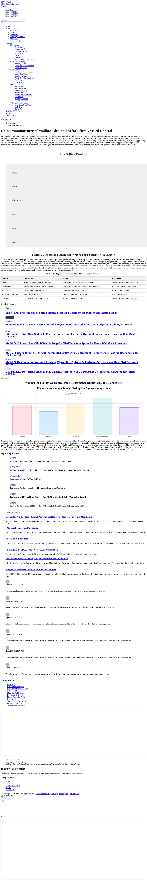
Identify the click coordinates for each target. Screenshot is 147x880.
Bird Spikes (19, 47)
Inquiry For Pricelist (8, 778)
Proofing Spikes (20, 64)
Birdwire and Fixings (22, 51)
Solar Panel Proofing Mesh (24, 66)
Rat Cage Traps (20, 88)
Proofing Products (21, 99)
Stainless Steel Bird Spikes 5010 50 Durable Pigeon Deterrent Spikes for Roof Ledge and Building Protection (69, 324)
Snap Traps (19, 86)
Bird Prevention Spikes (15, 687)
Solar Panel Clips (21, 68)
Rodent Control (15, 84)
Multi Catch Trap (21, 90)
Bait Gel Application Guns (24, 78)
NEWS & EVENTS (13, 111)
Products (9, 43)
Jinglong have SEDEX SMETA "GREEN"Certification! (32, 550)
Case (12, 33)
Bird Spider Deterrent (15, 695)
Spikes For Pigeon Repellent (17, 701)
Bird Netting (11, 699)
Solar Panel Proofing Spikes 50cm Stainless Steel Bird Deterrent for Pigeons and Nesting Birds (61, 312)
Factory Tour (15, 30)
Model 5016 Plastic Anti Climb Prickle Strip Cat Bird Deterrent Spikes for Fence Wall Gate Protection (66, 343)
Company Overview (17, 37)
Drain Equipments (21, 101)
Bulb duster (19, 82)
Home (8, 26)
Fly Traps (18, 80)
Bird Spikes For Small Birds (17, 689)
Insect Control (15, 70)
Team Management (17, 41)
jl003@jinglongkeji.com (20, 762)
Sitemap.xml (63, 794)
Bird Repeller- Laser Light (24, 59)
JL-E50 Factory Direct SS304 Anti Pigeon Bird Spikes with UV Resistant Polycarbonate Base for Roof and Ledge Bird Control (72, 353)
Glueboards (19, 97)
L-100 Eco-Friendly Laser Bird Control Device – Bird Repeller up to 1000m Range (41, 461)
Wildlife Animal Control (19, 103)
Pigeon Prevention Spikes (16, 697)
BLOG (8, 113)
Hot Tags (54, 794)
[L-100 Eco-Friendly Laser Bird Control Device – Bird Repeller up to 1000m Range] (13, 458)
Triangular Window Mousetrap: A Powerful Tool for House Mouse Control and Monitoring (49, 517)
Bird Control (14, 45)
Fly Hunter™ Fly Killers (24, 72)
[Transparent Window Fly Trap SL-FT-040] (15, 476)
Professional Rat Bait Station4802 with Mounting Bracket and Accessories (38, 488)
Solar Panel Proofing (17, 61)
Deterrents (18, 57)
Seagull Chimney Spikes (16, 705)
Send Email (5, 798)
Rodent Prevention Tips (17, 539)
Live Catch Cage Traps (23, 105)
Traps (17, 55)
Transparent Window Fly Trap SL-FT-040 (26, 479)
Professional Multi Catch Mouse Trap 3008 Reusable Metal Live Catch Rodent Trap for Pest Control (48, 497)
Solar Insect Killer (13, 691)
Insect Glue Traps (21, 74)
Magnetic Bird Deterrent (16, 693)
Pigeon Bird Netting (14, 703)
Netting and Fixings (22, 49)
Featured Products (42, 794)
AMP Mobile (74, 794)
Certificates (14, 35)
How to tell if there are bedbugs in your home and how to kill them (37, 558)
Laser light (11, 685)
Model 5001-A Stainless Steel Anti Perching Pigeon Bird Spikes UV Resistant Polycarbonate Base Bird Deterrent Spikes (72, 363)
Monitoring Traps (21, 76)
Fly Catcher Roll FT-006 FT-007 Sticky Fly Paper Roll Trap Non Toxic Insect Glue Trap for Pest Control (49, 470)
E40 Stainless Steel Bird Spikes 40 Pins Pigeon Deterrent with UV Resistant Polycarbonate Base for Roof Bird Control (70, 372)
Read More (10, 318)
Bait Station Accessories (23, 95)
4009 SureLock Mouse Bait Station (22, 528)
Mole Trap (18, 107)
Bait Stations (19, 93)
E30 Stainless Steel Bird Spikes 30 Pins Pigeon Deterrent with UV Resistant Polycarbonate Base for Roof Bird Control (70, 335)
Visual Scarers (20, 53)
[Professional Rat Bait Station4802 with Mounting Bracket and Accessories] (13, 485)
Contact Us (10, 115)
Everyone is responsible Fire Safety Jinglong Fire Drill (31, 569)
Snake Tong (19, 109)
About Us (9, 28)
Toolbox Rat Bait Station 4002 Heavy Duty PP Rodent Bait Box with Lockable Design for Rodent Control (49, 506)
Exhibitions (14, 39)
